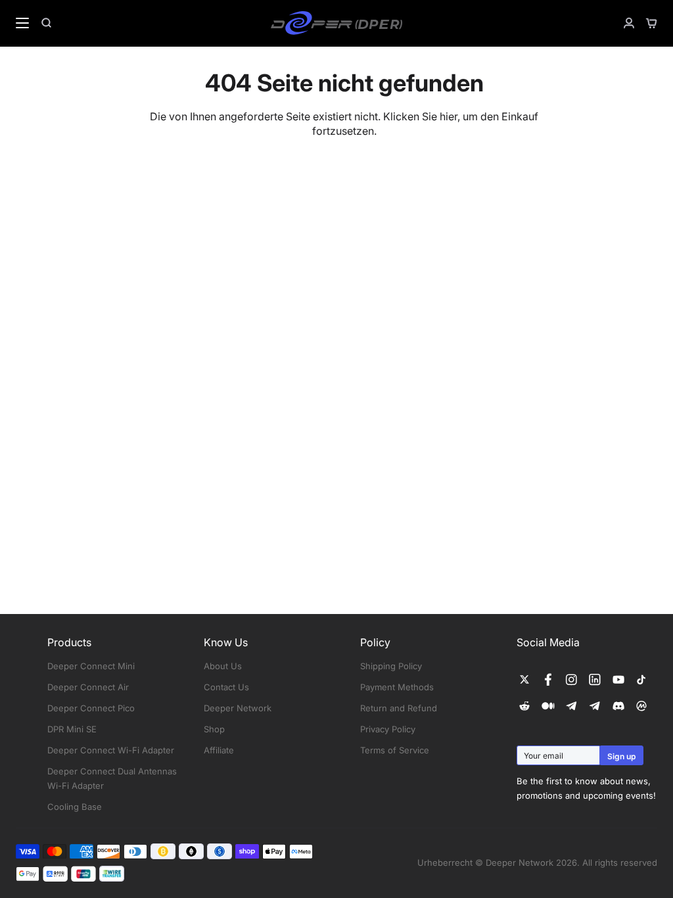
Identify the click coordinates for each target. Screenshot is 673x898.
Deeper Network (237, 708)
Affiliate (219, 750)
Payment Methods (397, 687)
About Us (223, 666)
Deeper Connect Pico (91, 708)
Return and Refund (398, 708)
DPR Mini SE (72, 729)
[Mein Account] (624, 23)
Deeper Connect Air (88, 687)
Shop (214, 729)
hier (448, 116)
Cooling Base (74, 806)
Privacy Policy (387, 729)
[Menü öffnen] (15, 23)
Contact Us (226, 687)
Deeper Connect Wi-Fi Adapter (110, 750)
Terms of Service (394, 750)
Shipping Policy (391, 666)
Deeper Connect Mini (91, 666)
